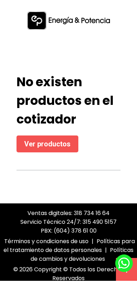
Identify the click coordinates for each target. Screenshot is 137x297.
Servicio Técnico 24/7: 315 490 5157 (68, 222)
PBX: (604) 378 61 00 (69, 231)
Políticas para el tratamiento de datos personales (69, 245)
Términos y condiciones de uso (46, 241)
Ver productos (47, 144)
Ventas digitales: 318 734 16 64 (68, 213)
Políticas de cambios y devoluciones (82, 254)
